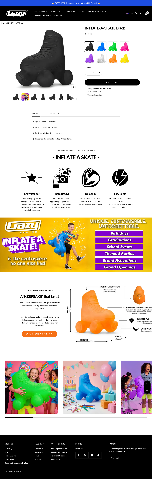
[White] (101, 58)
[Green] (113, 47)
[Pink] (125, 47)
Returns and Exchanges (59, 452)
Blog (6, 452)
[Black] (90, 47)
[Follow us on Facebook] (78, 455)
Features (36, 113)
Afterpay (38, 459)
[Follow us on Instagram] (85, 455)
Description (54, 113)
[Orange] (113, 58)
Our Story (8, 449)
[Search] (136, 13)
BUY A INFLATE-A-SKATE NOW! (39, 334)
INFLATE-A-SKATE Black (15, 23)
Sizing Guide (39, 452)
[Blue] (101, 47)
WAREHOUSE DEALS (42, 16)
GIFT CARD (59, 16)
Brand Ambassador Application (16, 463)
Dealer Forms (9, 459)
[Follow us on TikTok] (98, 455)
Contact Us (39, 449)
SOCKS (81, 11)
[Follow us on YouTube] (91, 455)
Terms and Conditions (59, 456)
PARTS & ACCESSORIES (97, 11)
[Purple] (90, 58)
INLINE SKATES (56, 11)
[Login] (141, 14)
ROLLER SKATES (40, 11)
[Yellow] (125, 58)
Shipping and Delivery (59, 449)
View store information (95, 95)
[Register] (144, 458)
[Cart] (146, 13)
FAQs (37, 456)
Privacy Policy (56, 459)
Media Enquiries (10, 456)
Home (3, 23)
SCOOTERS (70, 11)
